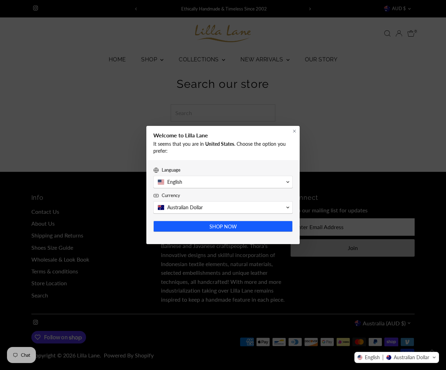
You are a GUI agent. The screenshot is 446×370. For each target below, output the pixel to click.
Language (171, 170)
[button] (396, 357)
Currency (171, 195)
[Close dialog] (294, 131)
